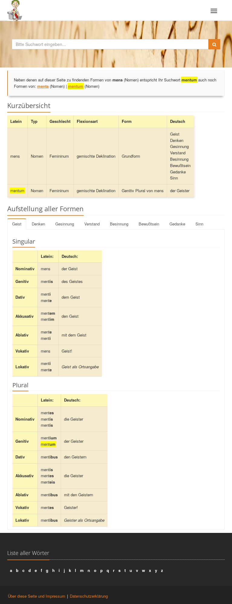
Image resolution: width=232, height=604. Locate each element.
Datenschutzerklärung (89, 596)
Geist (16, 224)
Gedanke (177, 224)
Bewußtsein (149, 224)
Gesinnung (64, 224)
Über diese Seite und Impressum (36, 596)
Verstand (92, 224)
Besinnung (119, 224)
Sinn (199, 224)
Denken (38, 224)
